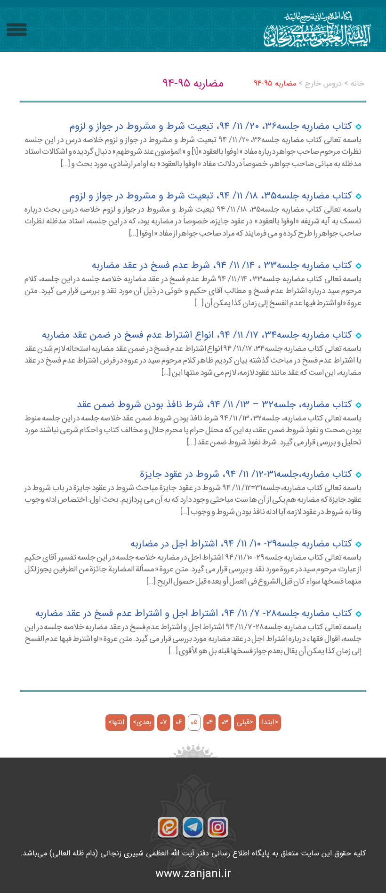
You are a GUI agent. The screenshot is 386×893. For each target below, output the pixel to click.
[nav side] (17, 30)
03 (224, 722)
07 (163, 722)
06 (179, 722)
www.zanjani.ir (193, 874)
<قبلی (245, 722)
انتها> (116, 722)
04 (209, 722)
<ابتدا (270, 722)
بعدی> (142, 722)
